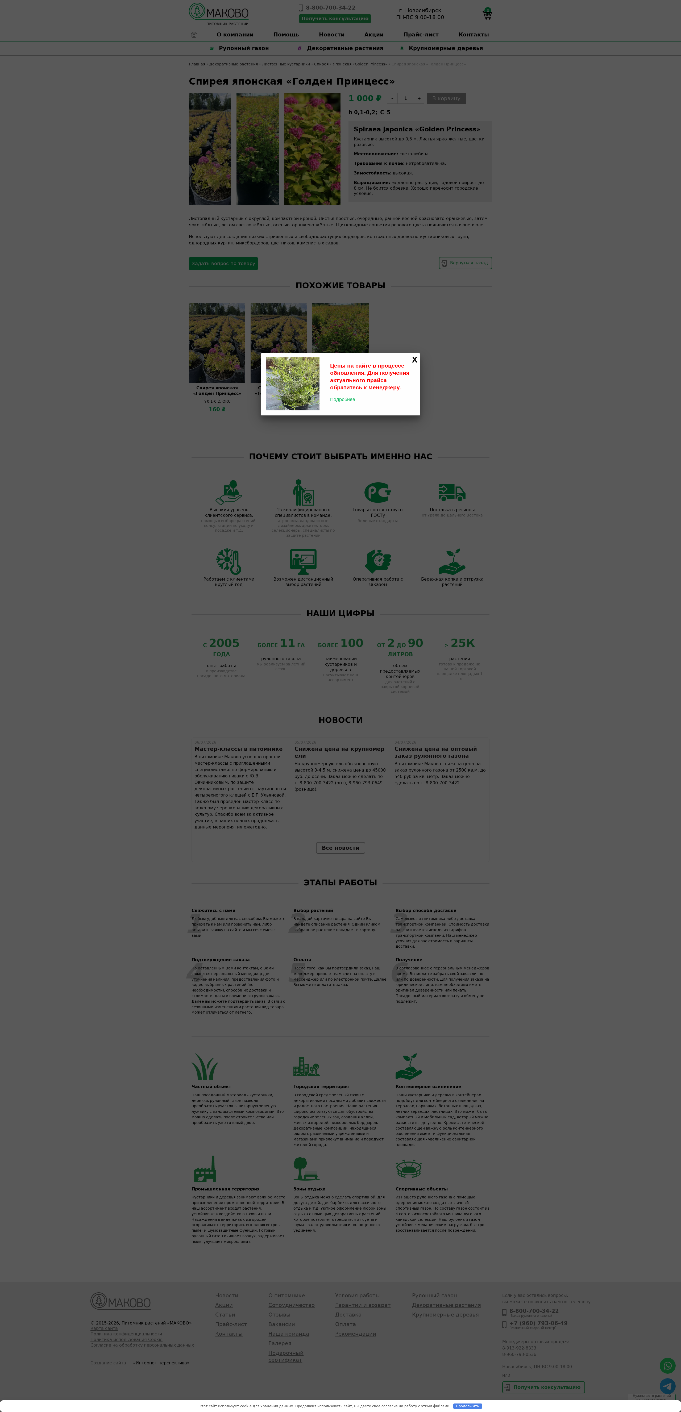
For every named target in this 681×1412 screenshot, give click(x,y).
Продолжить (467, 1406)
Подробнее (342, 399)
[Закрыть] (415, 360)
